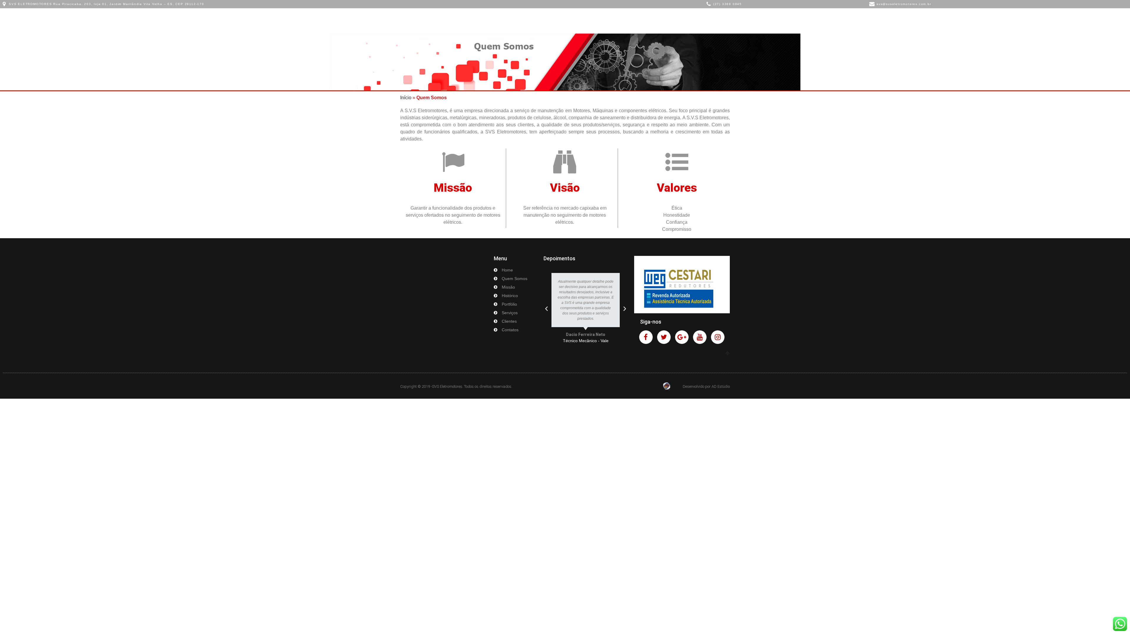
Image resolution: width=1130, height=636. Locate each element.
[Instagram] (717, 337)
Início (405, 97)
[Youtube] (700, 337)
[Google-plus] (682, 337)
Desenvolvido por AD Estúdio (706, 386)
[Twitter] (664, 337)
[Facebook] (646, 337)
